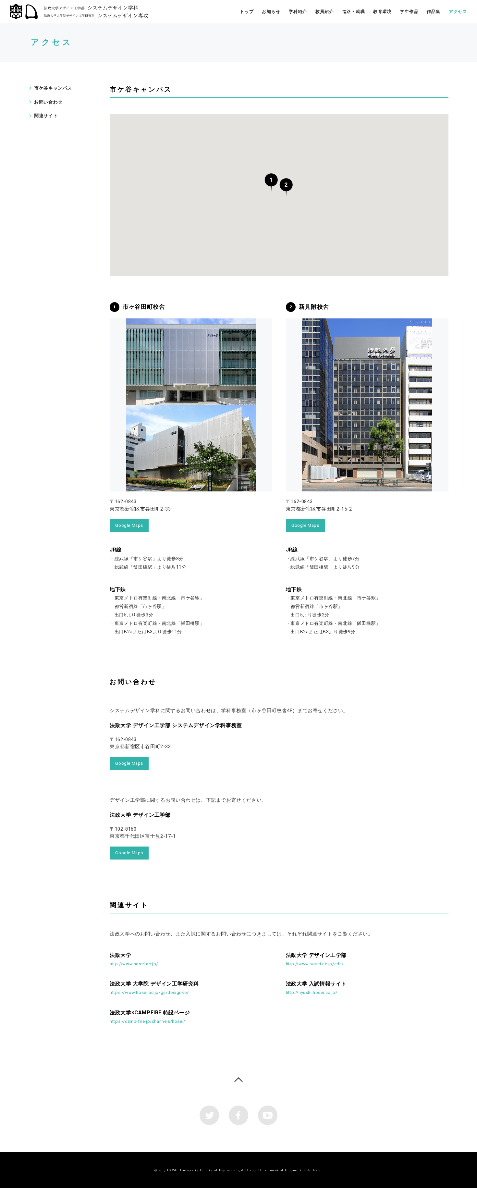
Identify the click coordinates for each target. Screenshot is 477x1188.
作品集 (434, 11)
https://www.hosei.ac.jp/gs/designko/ (154, 988)
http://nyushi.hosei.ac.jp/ (316, 988)
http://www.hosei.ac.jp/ (134, 959)
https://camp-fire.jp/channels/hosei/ (150, 1016)
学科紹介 (298, 11)
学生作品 (409, 11)
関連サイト (46, 115)
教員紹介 (324, 11)
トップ (247, 11)
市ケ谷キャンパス (53, 88)
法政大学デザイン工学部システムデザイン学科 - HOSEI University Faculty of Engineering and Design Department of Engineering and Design (79, 11)
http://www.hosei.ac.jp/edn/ (316, 959)
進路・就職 (353, 11)
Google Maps (129, 525)
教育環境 (382, 11)
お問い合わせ (48, 102)
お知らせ (271, 11)
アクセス (458, 11)
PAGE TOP (238, 1081)
